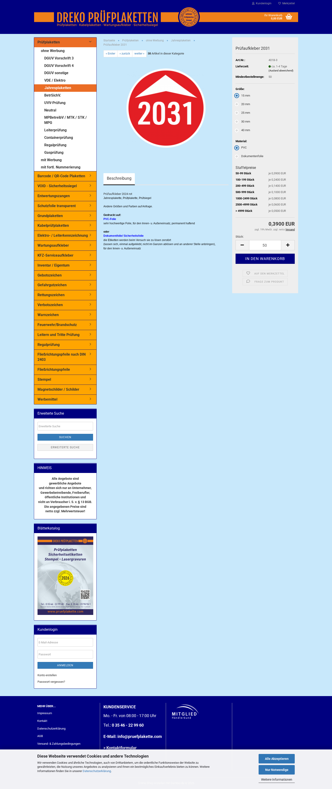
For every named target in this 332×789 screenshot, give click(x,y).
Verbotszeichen (50, 305)
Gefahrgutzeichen (52, 285)
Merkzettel (288, 3)
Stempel (44, 379)
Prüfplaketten (48, 42)
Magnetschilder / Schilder (58, 389)
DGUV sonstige (56, 73)
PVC (244, 147)
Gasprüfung (53, 152)
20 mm (245, 104)
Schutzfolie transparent (56, 206)
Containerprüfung (58, 137)
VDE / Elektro (54, 80)
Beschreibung (119, 178)
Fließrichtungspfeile (53, 369)
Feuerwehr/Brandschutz (57, 325)
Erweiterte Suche (65, 447)
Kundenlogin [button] (263, 3)
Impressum (44, 713)
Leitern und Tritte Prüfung (58, 335)
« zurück (124, 53)
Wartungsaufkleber (53, 245)
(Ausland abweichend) (281, 70)
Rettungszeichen (51, 295)
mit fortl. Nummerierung (60, 167)
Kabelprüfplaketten (53, 225)
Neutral (50, 110)
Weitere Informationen (276, 779)
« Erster (110, 53)
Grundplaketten (50, 216)
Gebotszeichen (49, 275)
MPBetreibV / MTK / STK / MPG (65, 120)
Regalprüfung (55, 145)
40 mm (245, 130)
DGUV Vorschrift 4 (59, 66)
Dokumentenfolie (252, 156)
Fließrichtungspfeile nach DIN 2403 (61, 357)
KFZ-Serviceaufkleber (55, 255)
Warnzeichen (48, 315)
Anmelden (65, 665)
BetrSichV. (52, 95)
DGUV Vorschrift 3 (59, 58)
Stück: (240, 236)
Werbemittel (47, 399)
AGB (40, 736)
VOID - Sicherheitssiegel (57, 186)
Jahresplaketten (57, 88)
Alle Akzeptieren (277, 759)
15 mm (245, 95)
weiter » (139, 53)
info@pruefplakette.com (139, 736)
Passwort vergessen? (51, 681)
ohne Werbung (53, 51)
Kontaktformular (121, 747)
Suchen (65, 437)
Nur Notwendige (276, 770)
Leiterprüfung (55, 130)
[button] (242, 245)
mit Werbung (51, 160)
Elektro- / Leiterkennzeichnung (62, 235)
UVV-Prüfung (54, 103)
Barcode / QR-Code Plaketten (61, 176)
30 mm (245, 121)
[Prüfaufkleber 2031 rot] (166, 107)
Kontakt (42, 721)
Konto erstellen (47, 675)
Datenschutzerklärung (97, 771)
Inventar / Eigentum (53, 265)
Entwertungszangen (53, 196)
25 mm (245, 112)
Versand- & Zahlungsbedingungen (58, 743)
